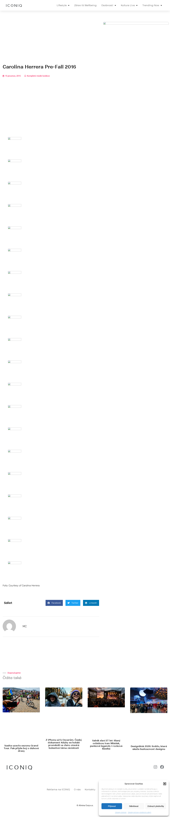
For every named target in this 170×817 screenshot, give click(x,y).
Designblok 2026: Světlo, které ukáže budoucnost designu (149, 747)
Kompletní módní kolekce (38, 76)
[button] (164, 783)
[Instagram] (155, 767)
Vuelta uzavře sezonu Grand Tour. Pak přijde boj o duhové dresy (21, 748)
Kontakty (90, 789)
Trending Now (150, 5)
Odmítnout (133, 806)
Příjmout (112, 806)
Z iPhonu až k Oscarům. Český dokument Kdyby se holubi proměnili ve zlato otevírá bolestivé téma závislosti (64, 743)
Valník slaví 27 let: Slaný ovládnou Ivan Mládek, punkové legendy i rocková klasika (106, 744)
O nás (77, 789)
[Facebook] (162, 767)
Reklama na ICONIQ (58, 789)
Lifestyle (62, 5)
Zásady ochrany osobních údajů (139, 812)
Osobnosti (107, 5)
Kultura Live (128, 5)
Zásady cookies (120, 812)
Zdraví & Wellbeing (85, 5)
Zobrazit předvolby (155, 806)
